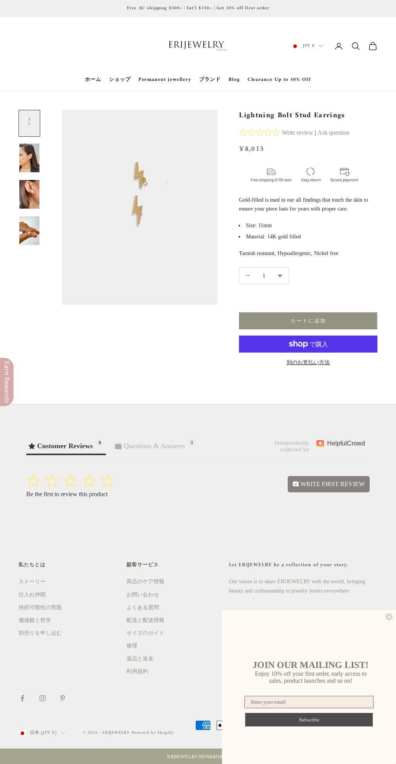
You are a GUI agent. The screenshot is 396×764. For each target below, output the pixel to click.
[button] (198, 756)
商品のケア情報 (145, 581)
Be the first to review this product (67, 494)
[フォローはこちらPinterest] (63, 698)
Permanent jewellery (165, 79)
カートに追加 (308, 321)
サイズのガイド (145, 633)
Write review (297, 132)
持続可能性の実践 (40, 607)
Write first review (332, 484)
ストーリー (32, 581)
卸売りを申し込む (40, 633)
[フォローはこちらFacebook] (22, 698)
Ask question (333, 132)
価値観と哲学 (35, 620)
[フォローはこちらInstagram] (42, 698)
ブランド (210, 79)
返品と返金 (140, 658)
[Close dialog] (389, 617)
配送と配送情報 (145, 620)
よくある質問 (142, 607)
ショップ (120, 79)
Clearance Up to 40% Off (279, 79)
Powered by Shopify (152, 733)
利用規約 (137, 671)
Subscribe (309, 719)
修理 (131, 646)
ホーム (93, 79)
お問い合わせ (142, 595)
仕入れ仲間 (32, 595)
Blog (234, 79)
